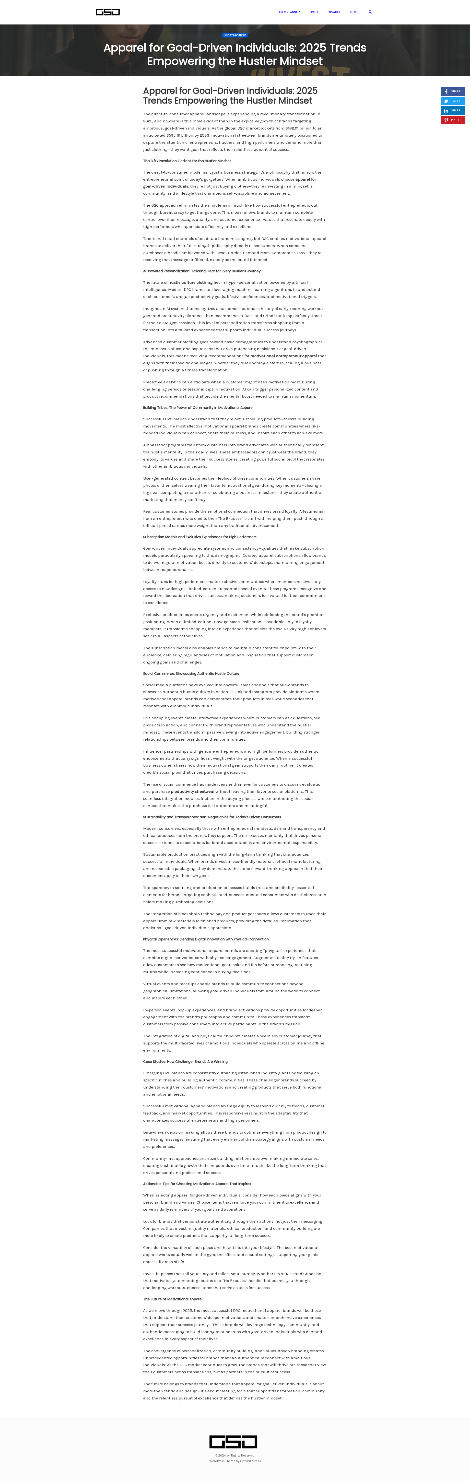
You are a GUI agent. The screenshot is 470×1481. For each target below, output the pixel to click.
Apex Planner (289, 12)
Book (314, 12)
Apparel (335, 12)
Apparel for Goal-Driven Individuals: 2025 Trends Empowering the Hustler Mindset (235, 54)
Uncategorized (235, 35)
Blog (354, 12)
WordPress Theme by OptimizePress (235, 1461)
